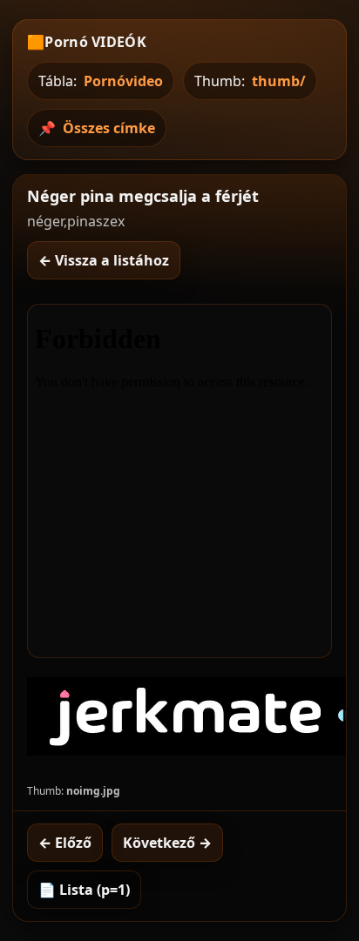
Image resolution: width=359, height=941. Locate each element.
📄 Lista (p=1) (84, 889)
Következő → (167, 842)
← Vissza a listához (103, 260)
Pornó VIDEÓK (95, 41)
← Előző (64, 842)
